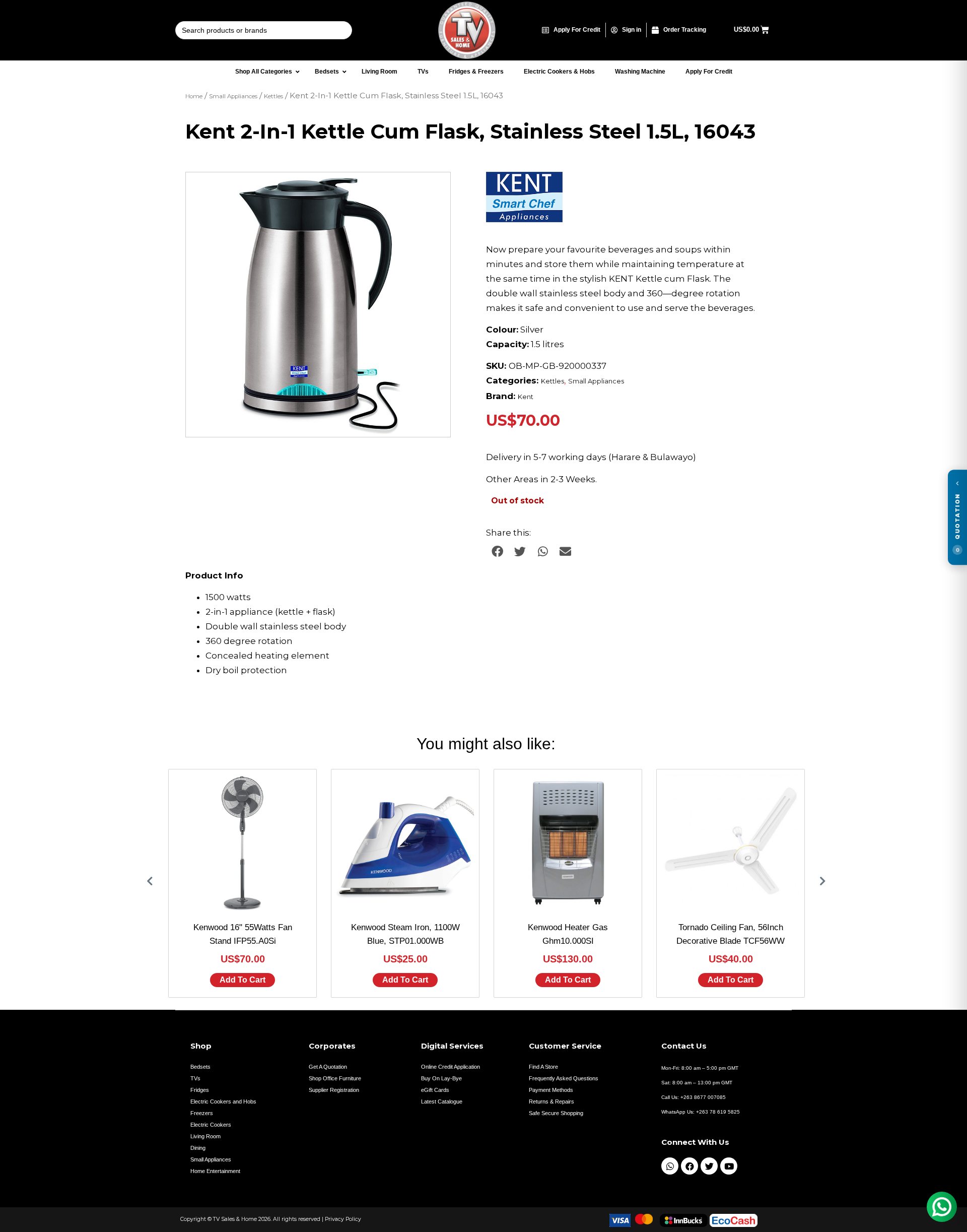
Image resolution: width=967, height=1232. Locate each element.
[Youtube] (728, 1166)
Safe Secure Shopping (556, 1113)
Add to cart (242, 980)
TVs (195, 1078)
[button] (433, 189)
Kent (525, 397)
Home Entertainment (215, 1171)
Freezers (201, 1113)
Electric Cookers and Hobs (223, 1101)
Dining (197, 1148)
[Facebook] (689, 1166)
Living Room (205, 1136)
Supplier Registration (334, 1090)
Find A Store (543, 1067)
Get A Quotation (328, 1067)
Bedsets (200, 1067)
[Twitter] (709, 1166)
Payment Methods (551, 1090)
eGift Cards (435, 1090)
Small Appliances (233, 96)
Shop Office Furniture (335, 1078)
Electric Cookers (210, 1125)
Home (193, 96)
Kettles (273, 96)
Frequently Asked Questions (563, 1078)
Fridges (199, 1090)
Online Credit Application (450, 1067)
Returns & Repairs (551, 1101)
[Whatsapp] (669, 1166)
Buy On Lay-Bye (441, 1078)
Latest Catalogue (441, 1101)
